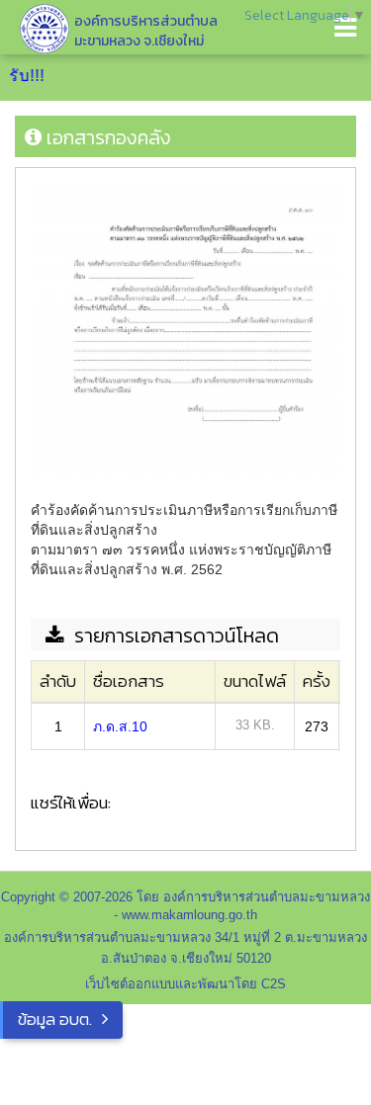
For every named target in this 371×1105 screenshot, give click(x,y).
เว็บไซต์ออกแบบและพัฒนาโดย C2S (185, 984)
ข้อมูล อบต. (55, 1019)
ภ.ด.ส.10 (120, 726)
